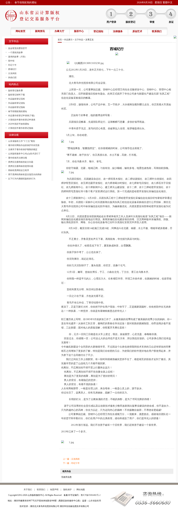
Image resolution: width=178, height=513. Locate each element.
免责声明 (54, 489)
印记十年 (12, 65)
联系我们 (157, 31)
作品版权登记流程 (16, 99)
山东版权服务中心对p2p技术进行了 (24, 153)
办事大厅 (59, 31)
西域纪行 (12, 69)
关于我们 (28, 489)
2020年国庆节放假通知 (18, 124)
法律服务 (118, 31)
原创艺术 (137, 31)
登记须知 (98, 31)
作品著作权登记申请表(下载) (21, 115)
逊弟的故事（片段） (17, 56)
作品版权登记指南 (16, 107)
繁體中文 (167, 2)
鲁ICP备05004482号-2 (90, 495)
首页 (60, 39)
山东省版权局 (94, 500)
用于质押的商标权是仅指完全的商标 (25, 174)
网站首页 (20, 31)
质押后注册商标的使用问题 (20, 166)
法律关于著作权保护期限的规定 (22, 149)
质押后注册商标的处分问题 (20, 162)
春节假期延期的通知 (26, 2)
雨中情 (11, 61)
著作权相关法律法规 (17, 158)
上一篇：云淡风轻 (71, 459)
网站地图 (80, 489)
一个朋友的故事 (15, 52)
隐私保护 (67, 489)
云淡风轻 (12, 73)
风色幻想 (12, 77)
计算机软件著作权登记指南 (20, 128)
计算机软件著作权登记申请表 (21, 120)
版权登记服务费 (15, 90)
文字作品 (79, 39)
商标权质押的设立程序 (18, 170)
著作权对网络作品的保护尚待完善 (23, 145)
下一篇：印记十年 (71, 463)
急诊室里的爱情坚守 (17, 48)
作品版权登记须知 (16, 103)
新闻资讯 (40, 31)
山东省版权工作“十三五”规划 (21, 141)
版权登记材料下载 (16, 94)
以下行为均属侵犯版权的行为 (21, 178)
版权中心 (79, 31)
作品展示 (68, 39)
